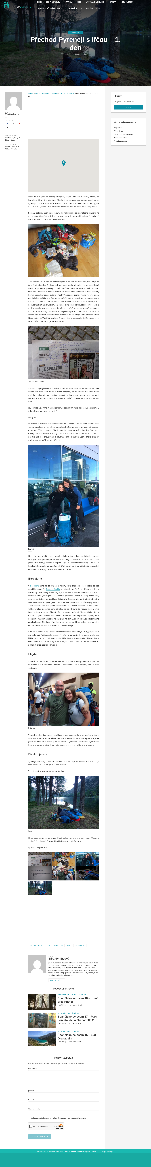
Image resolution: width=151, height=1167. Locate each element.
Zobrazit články (56, 980)
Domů (30, 93)
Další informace (93, 8)
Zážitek (68, 945)
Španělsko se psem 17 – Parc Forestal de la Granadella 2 (77, 1018)
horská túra (58, 945)
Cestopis (48, 945)
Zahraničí (54, 93)
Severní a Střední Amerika (48, 8)
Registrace (118, 127)
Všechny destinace (42, 93)
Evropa (62, 93)
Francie (74, 995)
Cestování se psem (74, 8)
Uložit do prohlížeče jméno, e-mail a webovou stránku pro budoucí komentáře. (58, 1118)
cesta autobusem (36, 945)
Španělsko (75, 32)
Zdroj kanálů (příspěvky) (124, 134)
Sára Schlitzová (12, 114)
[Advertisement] (63, 119)
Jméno (31, 1091)
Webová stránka (34, 1109)
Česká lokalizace (120, 141)
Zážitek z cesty (80, 945)
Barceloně (34, 586)
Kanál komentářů (121, 138)
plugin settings (107, 1151)
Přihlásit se (118, 131)
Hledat (129, 107)
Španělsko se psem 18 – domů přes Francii (78, 1000)
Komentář (32, 1069)
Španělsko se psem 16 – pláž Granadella (77, 1036)
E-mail (31, 1100)
